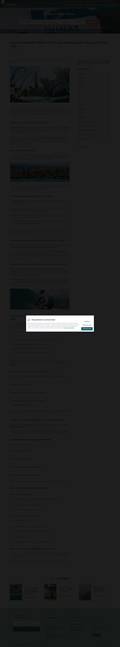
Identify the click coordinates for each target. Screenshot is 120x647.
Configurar (87, 321)
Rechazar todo (87, 325)
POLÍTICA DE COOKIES (69, 327)
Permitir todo (87, 328)
